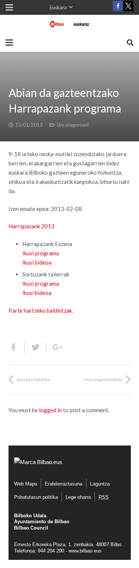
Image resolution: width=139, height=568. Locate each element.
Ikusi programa (40, 253)
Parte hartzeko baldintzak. (41, 310)
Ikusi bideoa (37, 262)
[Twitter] (128, 7)
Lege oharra (78, 497)
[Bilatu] (130, 42)
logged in (50, 410)
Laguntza (100, 484)
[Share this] (17, 347)
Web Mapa (25, 484)
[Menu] (9, 42)
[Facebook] (118, 6)
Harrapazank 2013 (31, 226)
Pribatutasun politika (36, 497)
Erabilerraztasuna (63, 484)
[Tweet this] (36, 347)
